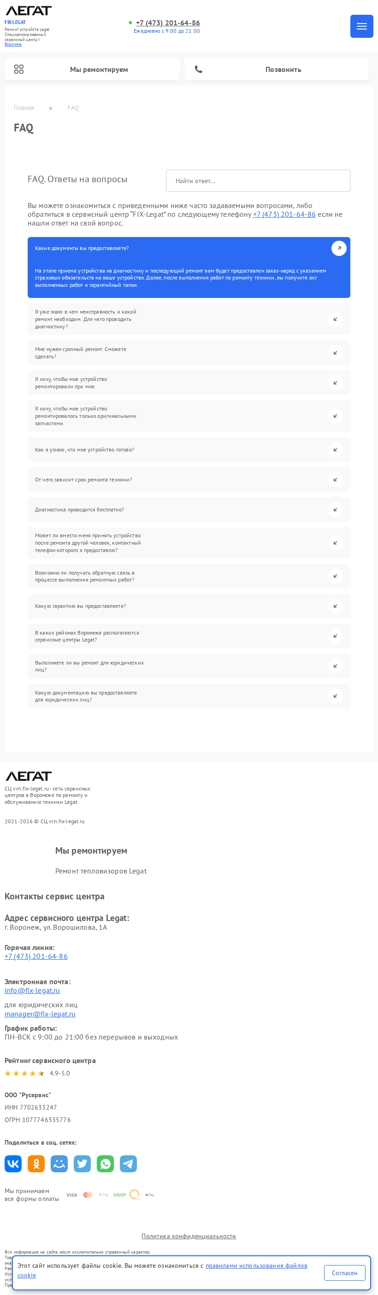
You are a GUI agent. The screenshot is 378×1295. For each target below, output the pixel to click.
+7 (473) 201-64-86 (168, 22)
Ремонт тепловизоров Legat (101, 870)
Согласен (345, 1273)
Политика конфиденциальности (189, 1236)
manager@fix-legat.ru (40, 1013)
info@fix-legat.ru (32, 990)
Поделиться (13, 1163)
